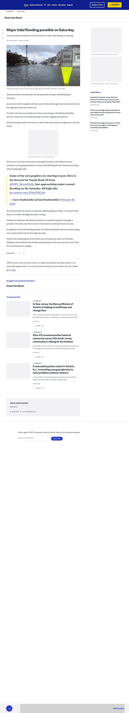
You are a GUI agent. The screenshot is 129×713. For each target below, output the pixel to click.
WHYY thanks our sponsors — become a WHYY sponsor (41, 157)
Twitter (20, 253)
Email (24, 253)
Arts (48, 5)
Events (54, 5)
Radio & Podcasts (36, 5)
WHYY (12, 5)
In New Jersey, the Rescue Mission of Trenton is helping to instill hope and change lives (53, 307)
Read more (13, 407)
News (26, 5)
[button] (9, 708)
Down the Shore (13, 17)
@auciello (15, 411)
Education (62, 5)
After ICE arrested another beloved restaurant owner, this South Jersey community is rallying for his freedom (53, 338)
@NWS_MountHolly (22, 184)
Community (10, 11)
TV (45, 5)
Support (70, 5)
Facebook (16, 253)
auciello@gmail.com (29, 411)
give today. (11, 270)
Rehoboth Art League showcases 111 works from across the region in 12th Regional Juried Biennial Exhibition (105, 125)
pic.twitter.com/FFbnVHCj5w (27, 192)
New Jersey (21, 11)
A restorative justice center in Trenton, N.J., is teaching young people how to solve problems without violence (54, 369)
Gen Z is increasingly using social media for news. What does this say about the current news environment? (105, 112)
